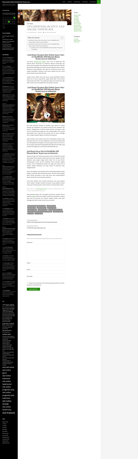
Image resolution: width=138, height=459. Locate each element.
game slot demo (52, 207)
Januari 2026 (77, 25)
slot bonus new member (6, 346)
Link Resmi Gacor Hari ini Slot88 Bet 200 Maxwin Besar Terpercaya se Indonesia (46, 48)
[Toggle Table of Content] (61, 38)
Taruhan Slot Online (40, 61)
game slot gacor (32, 209)
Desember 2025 (78, 26)
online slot (6, 334)
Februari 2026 (77, 23)
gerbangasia (7, 208)
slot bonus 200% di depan (7, 344)
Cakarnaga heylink (9, 247)
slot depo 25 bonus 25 (6, 360)
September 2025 (78, 31)
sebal (40, 32)
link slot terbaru (7, 330)
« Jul (4, 27)
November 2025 (78, 28)
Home (64, 1)
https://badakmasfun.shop (7, 188)
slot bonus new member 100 (7, 347)
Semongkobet (7, 290)
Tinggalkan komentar (50, 32)
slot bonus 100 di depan (6, 340)
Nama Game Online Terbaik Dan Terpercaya (16, 2)
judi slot (33, 196)
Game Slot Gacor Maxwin (7, 39)
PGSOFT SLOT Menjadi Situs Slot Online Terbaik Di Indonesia (42, 221)
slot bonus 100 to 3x (6, 342)
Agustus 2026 (77, 15)
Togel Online (93, 1)
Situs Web (29, 276)
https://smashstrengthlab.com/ (8, 105)
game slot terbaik (58, 211)
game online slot (41, 207)
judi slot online (8, 324)
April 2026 (76, 20)
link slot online (5, 328)
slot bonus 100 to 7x (6, 343)
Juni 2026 (76, 18)
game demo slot (51, 205)
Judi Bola (69, 1)
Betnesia (4, 116)
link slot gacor (10, 325)
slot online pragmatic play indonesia (8, 395)
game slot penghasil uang (55, 209)
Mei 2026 (76, 19)
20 (8, 21)
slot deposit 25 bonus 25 (7, 363)
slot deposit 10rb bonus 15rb (7, 362)
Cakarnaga (9, 77)
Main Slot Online (42, 189)
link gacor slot (5, 325)
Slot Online (85, 1)
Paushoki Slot (5, 86)
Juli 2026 (76, 16)
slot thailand (38, 213)
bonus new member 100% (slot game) (36, 205)
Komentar (30, 242)
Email (29, 269)
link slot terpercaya (6, 332)
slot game (30, 213)
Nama (29, 263)
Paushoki (9, 57)
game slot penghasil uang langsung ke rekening (40, 211)
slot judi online (8, 367)
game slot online (43, 209)
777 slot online (8, 305)
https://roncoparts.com (7, 133)
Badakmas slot (5, 95)
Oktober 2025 (77, 29)
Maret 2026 (77, 22)
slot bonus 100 (5, 339)
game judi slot (31, 207)
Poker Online (77, 1)
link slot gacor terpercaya (7, 327)
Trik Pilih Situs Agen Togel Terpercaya (36, 227)
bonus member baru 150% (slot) (8, 306)
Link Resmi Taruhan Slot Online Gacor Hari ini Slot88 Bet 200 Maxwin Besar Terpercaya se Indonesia (44, 41)
